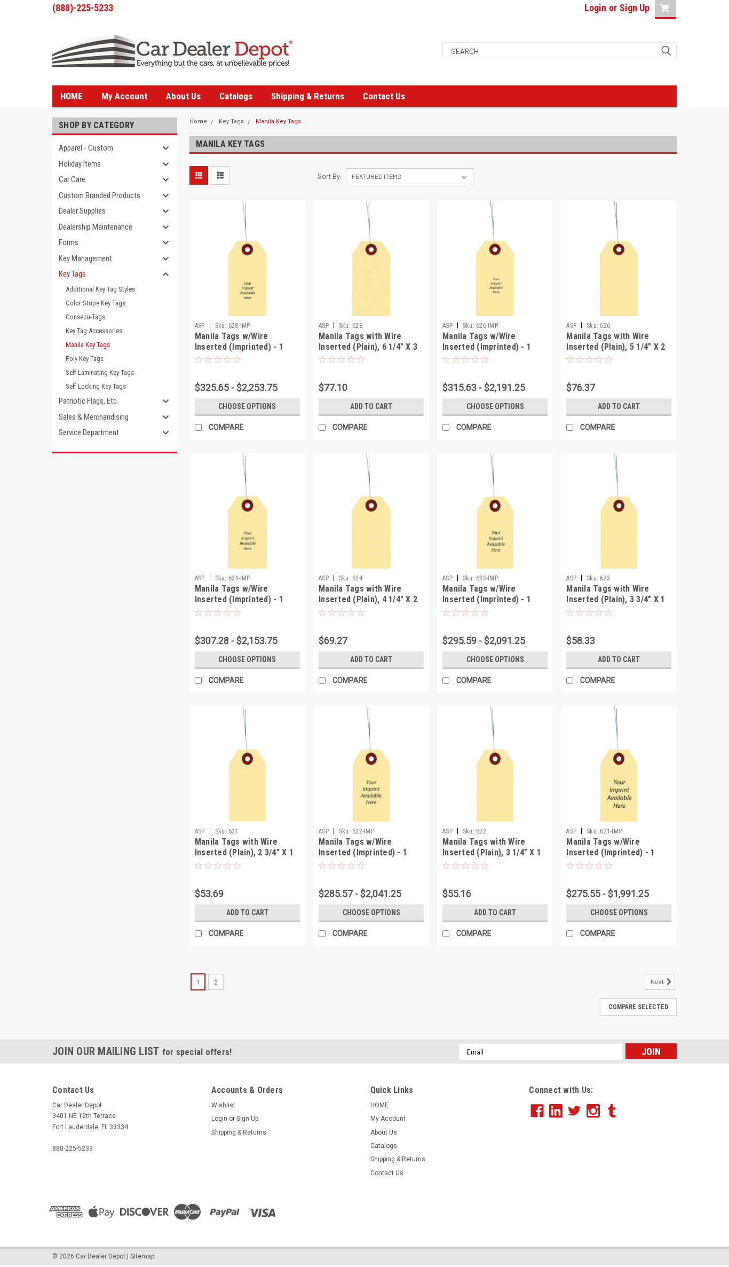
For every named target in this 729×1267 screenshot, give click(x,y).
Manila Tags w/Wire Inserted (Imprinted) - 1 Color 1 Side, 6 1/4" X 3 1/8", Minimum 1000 (239, 352)
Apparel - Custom (86, 148)
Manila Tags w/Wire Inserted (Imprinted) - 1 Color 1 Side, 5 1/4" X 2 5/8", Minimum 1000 (486, 352)
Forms (68, 242)
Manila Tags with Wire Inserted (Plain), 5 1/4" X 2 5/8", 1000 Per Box (615, 347)
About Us (183, 96)
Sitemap (142, 1256)
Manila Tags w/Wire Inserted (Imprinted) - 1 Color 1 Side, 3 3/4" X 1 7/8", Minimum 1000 (486, 604)
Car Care (72, 179)
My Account (124, 96)
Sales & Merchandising (94, 417)
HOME (71, 96)
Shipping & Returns (307, 96)
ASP (200, 325)
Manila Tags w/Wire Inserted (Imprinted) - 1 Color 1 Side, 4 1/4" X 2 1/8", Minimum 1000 (239, 604)
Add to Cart (371, 406)
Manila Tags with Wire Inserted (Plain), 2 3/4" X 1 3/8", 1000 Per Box (244, 852)
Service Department (89, 432)
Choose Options (247, 406)
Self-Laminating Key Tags (100, 372)
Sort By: (330, 176)
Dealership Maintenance (95, 227)
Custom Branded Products (99, 195)
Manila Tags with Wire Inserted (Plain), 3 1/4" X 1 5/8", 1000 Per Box (491, 852)
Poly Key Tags (85, 359)
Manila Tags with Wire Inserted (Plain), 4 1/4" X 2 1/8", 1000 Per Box (368, 599)
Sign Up (634, 7)
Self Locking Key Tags (96, 386)
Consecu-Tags (85, 317)
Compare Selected (638, 1007)
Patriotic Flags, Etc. (88, 401)
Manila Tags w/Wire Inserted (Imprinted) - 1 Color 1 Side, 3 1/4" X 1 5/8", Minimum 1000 (363, 857)
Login (595, 7)
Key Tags (72, 274)
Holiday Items (80, 164)
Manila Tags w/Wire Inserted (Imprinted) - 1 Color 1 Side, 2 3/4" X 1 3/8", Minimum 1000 (610, 857)
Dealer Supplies (82, 211)
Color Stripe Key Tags (95, 303)
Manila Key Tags (88, 345)
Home (198, 121)
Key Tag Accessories (94, 331)
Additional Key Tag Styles (100, 289)
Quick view (247, 308)
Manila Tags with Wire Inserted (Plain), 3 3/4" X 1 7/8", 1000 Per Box (615, 599)
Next (658, 981)
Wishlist (223, 1105)
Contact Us (384, 96)
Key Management (85, 258)
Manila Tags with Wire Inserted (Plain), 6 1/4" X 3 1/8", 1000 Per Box (368, 347)
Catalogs (235, 96)
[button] (603, 1211)
